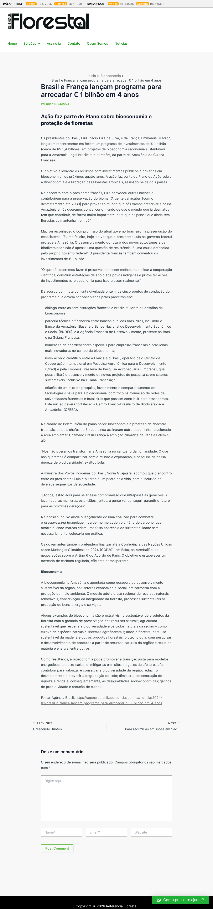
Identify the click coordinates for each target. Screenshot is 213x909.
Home (12, 43)
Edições (30, 43)
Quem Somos (97, 43)
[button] (180, 900)
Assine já (54, 43)
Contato (73, 43)
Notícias (121, 43)
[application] (38, 43)
